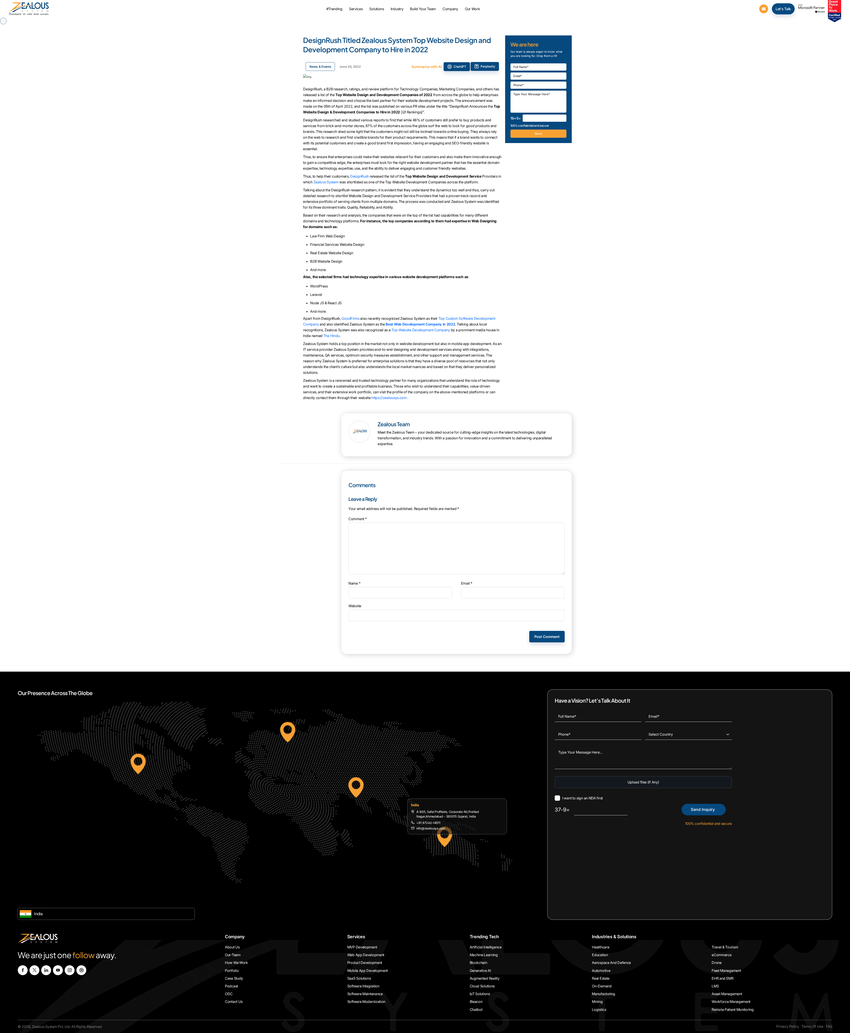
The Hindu (331, 335)
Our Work (472, 9)
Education (600, 955)
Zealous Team (394, 424)
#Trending (334, 9)
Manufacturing (603, 994)
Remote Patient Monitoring (733, 1009)
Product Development (364, 963)
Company (450, 9)
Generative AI (480, 970)
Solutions (376, 9)
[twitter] (34, 970)
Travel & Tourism (725, 947)
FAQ (829, 1026)
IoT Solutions (480, 994)
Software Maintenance (365, 994)
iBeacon (476, 1002)
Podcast (231, 986)
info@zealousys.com (430, 828)
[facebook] (23, 970)
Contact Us (234, 1002)
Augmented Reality (485, 978)
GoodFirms (350, 318)
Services (356, 9)
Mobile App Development (367, 970)
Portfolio (232, 970)
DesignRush (359, 176)
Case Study (234, 978)
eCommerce (721, 955)
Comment (357, 519)
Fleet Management (726, 970)
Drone (717, 963)
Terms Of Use (812, 1026)
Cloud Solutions (482, 986)
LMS (715, 986)
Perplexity (488, 66)
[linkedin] (46, 970)
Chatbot (476, 1009)
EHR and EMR (723, 978)
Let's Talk (783, 9)
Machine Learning (484, 955)
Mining (597, 1002)
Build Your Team (423, 9)
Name (354, 583)
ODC (229, 994)
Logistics (599, 1009)
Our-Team (233, 955)
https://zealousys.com (389, 397)
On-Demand (601, 986)
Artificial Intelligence (486, 947)
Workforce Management (731, 1002)
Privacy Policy (787, 1026)
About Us (232, 947)
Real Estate (600, 978)
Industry (397, 9)
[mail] (763, 8)
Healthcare (600, 947)
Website (354, 606)
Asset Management (727, 994)
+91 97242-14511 (428, 823)
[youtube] (58, 970)
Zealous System (326, 182)
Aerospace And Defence (611, 963)
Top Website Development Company (420, 330)
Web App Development (365, 955)
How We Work (236, 963)
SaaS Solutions (359, 978)
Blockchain (478, 963)
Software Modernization (366, 1002)
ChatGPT (460, 66)
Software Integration (363, 986)
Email (466, 583)
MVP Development (362, 947)
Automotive (601, 970)
